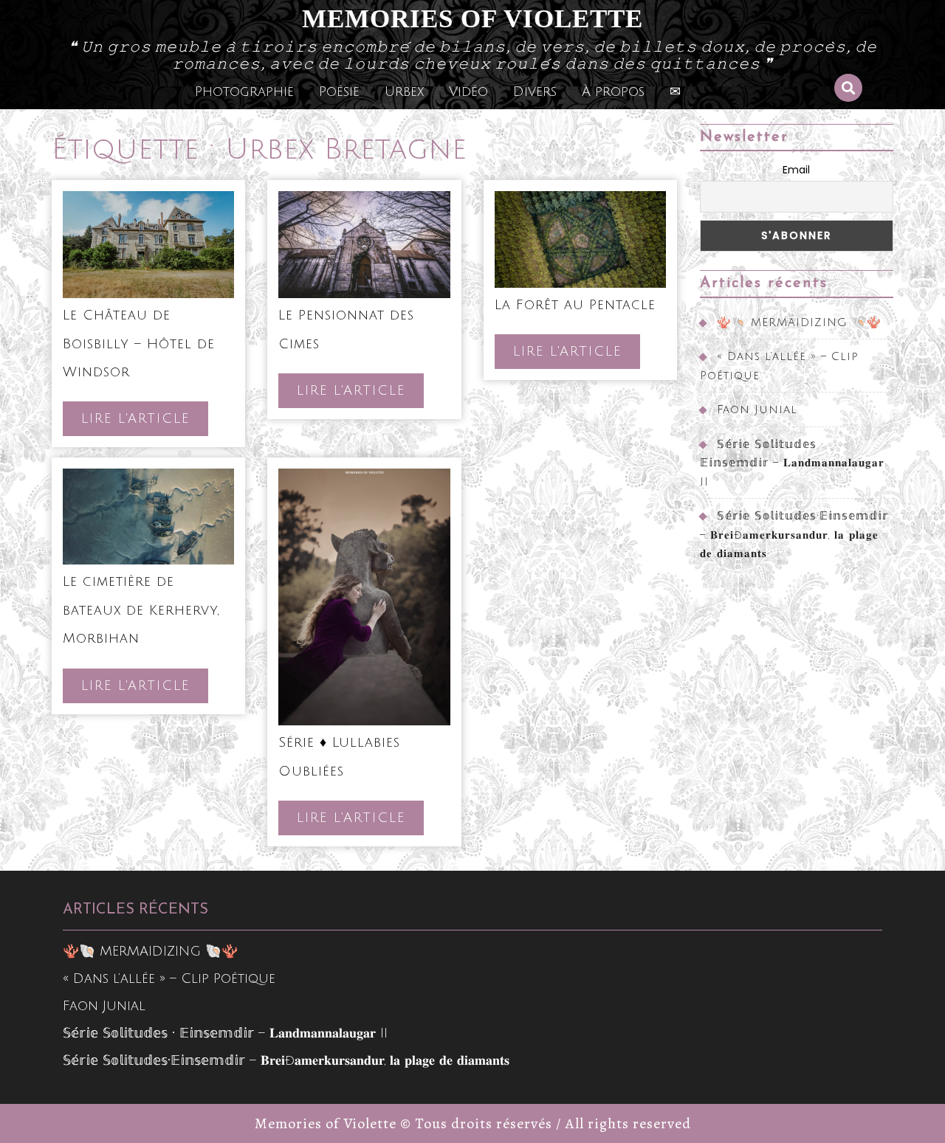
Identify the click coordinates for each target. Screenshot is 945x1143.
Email (796, 169)
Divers (535, 91)
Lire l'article (144, 423)
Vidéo (468, 91)
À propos (613, 91)
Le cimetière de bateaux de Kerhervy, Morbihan (141, 610)
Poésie (339, 91)
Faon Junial (757, 409)
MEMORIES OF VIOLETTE (472, 18)
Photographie (244, 91)
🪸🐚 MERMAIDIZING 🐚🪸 (799, 322)
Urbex (404, 91)
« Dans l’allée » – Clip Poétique (169, 978)
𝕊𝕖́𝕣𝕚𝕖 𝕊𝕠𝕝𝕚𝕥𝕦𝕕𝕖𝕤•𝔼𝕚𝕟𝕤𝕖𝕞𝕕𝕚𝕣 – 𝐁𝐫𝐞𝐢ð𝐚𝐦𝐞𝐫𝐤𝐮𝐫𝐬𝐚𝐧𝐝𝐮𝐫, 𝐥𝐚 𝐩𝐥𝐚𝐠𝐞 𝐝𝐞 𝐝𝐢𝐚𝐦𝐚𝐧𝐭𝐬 (794, 534)
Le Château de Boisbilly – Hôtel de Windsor (139, 343)
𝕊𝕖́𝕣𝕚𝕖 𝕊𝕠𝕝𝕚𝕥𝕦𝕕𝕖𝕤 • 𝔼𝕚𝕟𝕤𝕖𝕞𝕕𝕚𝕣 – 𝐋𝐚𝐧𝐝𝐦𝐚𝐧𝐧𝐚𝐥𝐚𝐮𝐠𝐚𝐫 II (792, 463)
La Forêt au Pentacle (575, 304)
